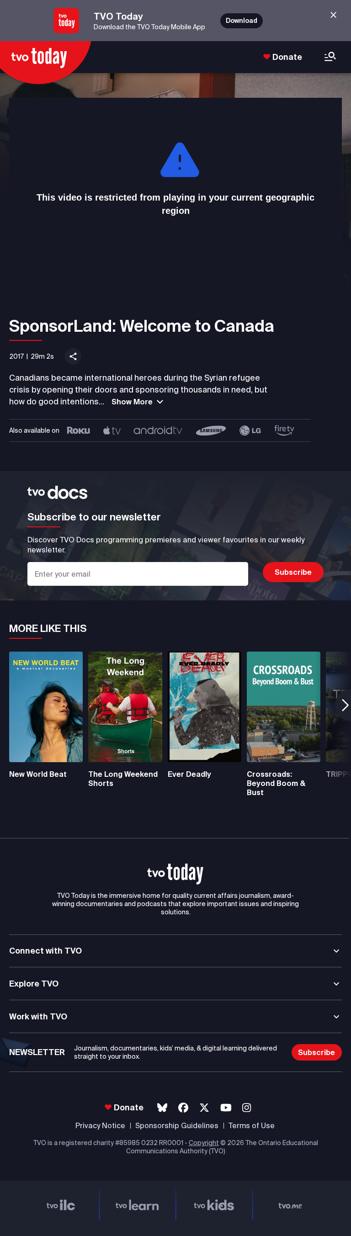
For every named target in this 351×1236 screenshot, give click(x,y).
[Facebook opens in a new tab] (183, 1108)
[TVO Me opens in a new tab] (290, 1203)
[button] (175, 874)
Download (241, 20)
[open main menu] (330, 57)
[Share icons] (73, 356)
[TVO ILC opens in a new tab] (60, 1203)
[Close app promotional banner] (333, 15)
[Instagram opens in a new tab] (246, 1108)
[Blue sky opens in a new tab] (162, 1108)
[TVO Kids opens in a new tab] (214, 1203)
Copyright (204, 1142)
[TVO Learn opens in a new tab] (137, 1203)
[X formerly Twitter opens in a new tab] (204, 1108)
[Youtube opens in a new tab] (226, 1108)
